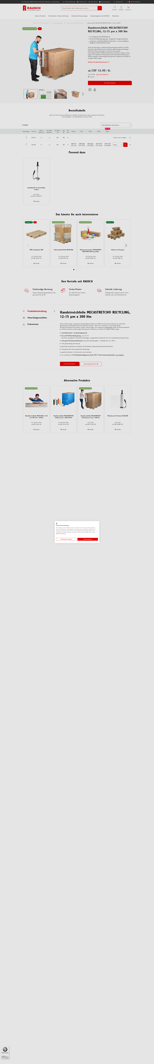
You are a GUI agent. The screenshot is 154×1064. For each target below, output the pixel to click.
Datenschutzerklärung (61, 533)
